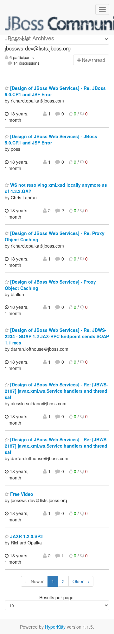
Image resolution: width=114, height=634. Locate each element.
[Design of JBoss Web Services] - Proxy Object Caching (50, 285)
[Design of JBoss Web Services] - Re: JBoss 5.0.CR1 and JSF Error (55, 91)
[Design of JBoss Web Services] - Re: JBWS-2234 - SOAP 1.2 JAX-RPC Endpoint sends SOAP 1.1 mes (57, 336)
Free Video (21, 494)
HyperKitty (55, 627)
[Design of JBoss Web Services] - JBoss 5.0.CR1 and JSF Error (51, 139)
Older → (81, 581)
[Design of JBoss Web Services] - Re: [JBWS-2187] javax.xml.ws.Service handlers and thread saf (56, 390)
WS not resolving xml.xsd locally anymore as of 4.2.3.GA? (56, 188)
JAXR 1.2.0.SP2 (26, 536)
